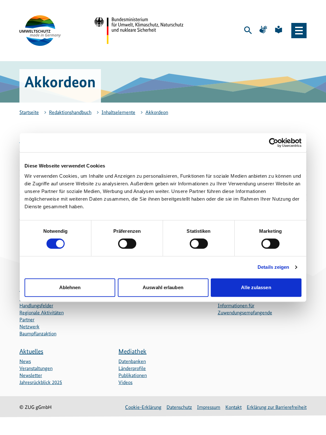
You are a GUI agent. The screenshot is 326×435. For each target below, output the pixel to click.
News (25, 361)
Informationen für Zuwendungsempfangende (245, 309)
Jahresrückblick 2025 (40, 382)
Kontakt (233, 407)
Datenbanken (132, 361)
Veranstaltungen (36, 368)
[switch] (127, 244)
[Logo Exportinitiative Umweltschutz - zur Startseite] (40, 30)
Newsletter (30, 375)
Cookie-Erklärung (143, 407)
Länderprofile (132, 368)
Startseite (29, 112)
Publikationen (132, 375)
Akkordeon (156, 112)
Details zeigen (273, 267)
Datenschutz (179, 407)
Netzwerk (29, 327)
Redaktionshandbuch (70, 112)
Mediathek (132, 351)
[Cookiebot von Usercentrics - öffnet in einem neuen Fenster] (273, 142)
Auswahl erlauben (163, 287)
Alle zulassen (256, 287)
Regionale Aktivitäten (41, 313)
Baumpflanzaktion (37, 334)
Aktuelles (31, 351)
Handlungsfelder (36, 306)
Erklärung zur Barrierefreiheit (277, 407)
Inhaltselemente (118, 112)
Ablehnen (70, 287)
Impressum (208, 407)
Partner (26, 320)
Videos (125, 382)
